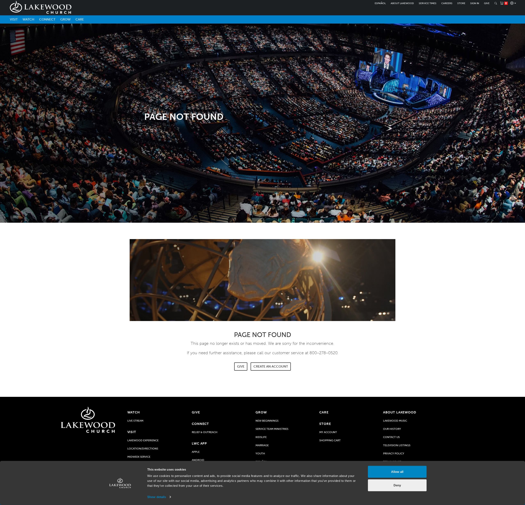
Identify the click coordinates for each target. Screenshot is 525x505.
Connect (47, 19)
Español (380, 3)
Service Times (427, 3)
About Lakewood (402, 3)
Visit (14, 19)
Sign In (474, 3)
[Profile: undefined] (513, 3)
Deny (397, 485)
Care (79, 19)
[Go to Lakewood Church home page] (88, 420)
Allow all (397, 471)
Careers (446, 3)
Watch (28, 19)
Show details (156, 497)
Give (487, 3)
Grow (65, 19)
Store (461, 3)
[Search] (496, 3)
